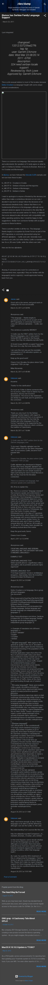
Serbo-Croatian (7, 85)
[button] (45, 16)
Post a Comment (10, 877)
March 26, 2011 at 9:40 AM (20, 372)
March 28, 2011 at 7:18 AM (20, 431)
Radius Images (29, 980)
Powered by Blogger (25, 976)
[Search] (45, 4)
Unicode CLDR (31, 175)
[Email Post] (7, 291)
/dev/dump (24, 3)
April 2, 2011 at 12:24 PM (19, 539)
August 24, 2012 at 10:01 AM (21, 871)
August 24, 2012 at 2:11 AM (21, 812)
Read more (41, 911)
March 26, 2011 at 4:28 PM (20, 403)
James (13, 299)
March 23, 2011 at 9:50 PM (20, 308)
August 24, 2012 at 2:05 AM (21, 580)
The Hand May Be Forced (13, 892)
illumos (6, 175)
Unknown (14, 378)
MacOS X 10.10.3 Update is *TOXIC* (18, 947)
